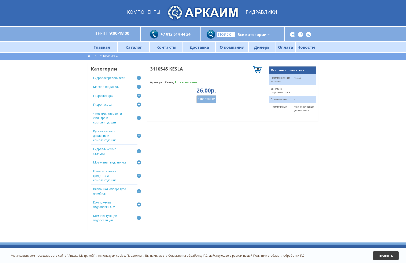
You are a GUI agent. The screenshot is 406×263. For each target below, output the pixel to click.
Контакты (166, 47)
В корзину (206, 99)
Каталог (133, 47)
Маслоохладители (106, 87)
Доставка (199, 47)
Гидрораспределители (109, 78)
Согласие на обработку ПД (187, 255)
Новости (306, 47)
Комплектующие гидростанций (105, 218)
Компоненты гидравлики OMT (105, 204)
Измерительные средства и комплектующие (105, 175)
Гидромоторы (103, 96)
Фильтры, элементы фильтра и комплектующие (107, 117)
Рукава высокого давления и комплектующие (105, 135)
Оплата (285, 47)
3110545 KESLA (109, 56)
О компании (232, 47)
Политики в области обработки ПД (278, 255)
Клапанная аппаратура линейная (109, 191)
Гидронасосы (102, 104)
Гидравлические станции (104, 151)
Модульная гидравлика (109, 162)
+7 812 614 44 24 (175, 34)
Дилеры (262, 47)
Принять (386, 256)
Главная (101, 47)
